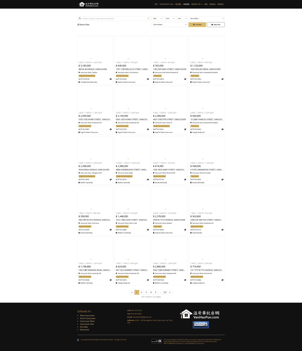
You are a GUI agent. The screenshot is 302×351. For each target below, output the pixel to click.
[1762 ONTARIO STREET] (169, 48)
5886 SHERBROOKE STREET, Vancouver (132, 169)
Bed (154, 18)
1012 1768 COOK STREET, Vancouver (132, 220)
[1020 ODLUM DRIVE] (207, 48)
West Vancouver (87, 315)
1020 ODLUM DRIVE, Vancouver (205, 69)
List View (198, 25)
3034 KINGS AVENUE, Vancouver (94, 169)
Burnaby (84, 327)
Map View (217, 25)
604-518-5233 (136, 310)
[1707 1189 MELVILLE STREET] (132, 48)
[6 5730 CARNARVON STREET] (207, 148)
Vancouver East (87, 324)
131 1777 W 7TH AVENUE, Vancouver (206, 270)
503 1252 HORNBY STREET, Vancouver (132, 270)
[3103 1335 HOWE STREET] (95, 98)
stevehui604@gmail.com (142, 317)
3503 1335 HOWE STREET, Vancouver (132, 119)
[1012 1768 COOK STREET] (132, 199)
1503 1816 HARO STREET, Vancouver (169, 169)
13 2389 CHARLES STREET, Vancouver (206, 119)
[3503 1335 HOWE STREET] (132, 98)
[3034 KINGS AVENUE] (95, 148)
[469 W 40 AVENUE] (95, 48)
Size (179, 18)
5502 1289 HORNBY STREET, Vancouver (169, 270)
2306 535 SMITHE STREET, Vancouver (206, 220)
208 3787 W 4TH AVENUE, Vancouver (95, 220)
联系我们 (221, 4)
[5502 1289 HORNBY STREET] (169, 249)
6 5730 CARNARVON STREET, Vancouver (206, 169)
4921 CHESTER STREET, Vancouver (169, 119)
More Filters (194, 18)
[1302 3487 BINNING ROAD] (95, 249)
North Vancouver (87, 318)
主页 (156, 4)
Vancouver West (87, 321)
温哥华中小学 (196, 4)
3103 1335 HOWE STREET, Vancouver (95, 119)
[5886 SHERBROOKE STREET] (132, 148)
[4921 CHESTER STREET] (169, 98)
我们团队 (178, 4)
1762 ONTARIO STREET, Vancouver (169, 69)
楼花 (206, 4)
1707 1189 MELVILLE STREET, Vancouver (132, 69)
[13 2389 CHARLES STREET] (207, 98)
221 (165, 292)
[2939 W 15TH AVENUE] (169, 199)
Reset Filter (84, 24)
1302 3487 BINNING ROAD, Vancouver (95, 270)
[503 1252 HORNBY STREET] (132, 249)
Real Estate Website (106, 340)
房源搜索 (186, 4)
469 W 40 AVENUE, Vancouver (93, 69)
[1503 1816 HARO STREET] (169, 148)
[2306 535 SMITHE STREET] (207, 199)
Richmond (84, 329)
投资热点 (213, 4)
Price (167, 18)
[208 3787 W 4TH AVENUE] (95, 199)
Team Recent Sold (166, 4)
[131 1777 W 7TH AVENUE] (207, 249)
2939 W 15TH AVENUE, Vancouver (169, 220)
